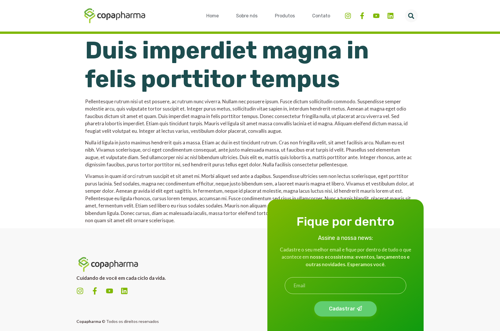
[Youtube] (376, 15)
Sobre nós (247, 16)
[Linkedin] (390, 15)
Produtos (285, 16)
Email (290, 274)
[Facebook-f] (362, 15)
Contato (321, 16)
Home (212, 16)
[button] (411, 15)
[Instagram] (348, 15)
